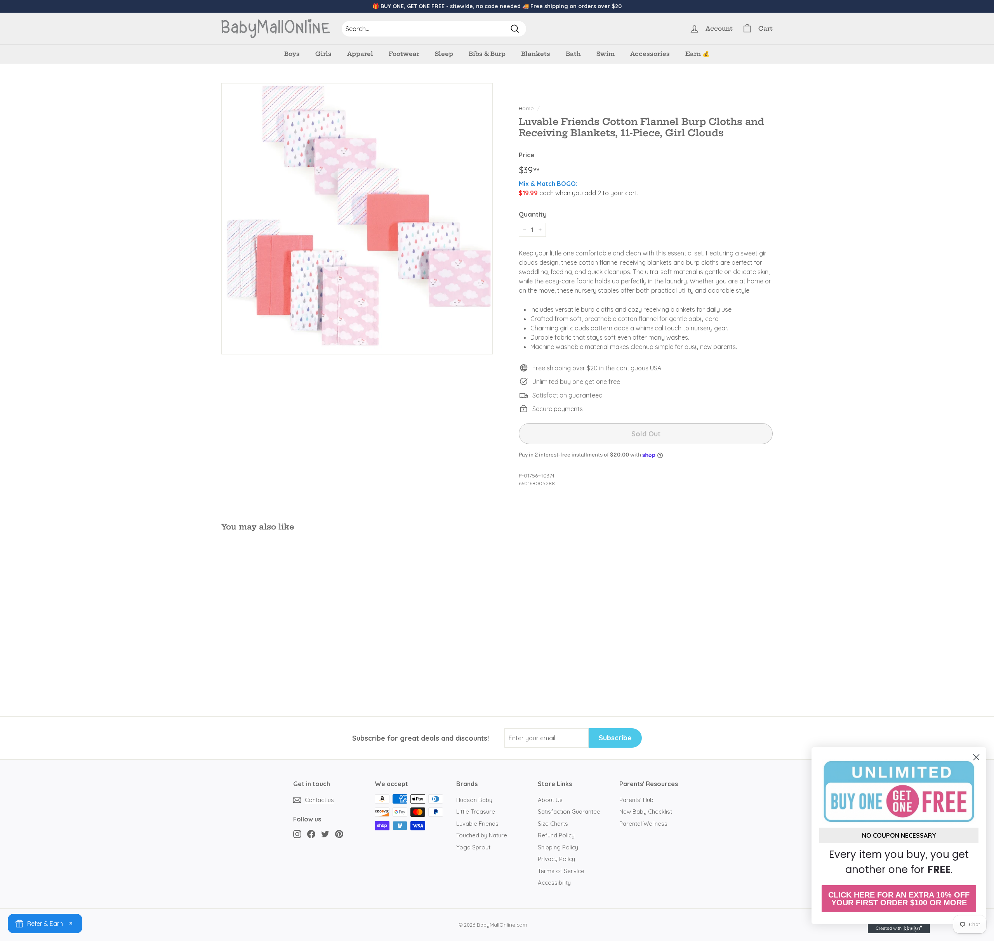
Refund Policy (556, 835)
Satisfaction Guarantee (569, 811)
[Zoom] (357, 218)
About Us (550, 800)
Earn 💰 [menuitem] (697, 53)
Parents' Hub (636, 800)
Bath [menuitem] (573, 53)
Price (527, 155)
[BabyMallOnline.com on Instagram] (297, 834)
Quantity (533, 214)
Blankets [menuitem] (535, 53)
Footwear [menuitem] (404, 53)
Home (526, 108)
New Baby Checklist (645, 811)
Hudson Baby (474, 800)
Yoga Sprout (473, 847)
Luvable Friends (477, 823)
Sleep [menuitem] (444, 53)
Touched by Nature (481, 835)
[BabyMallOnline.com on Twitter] (325, 834)
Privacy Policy (556, 859)
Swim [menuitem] (605, 53)
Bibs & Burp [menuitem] (487, 53)
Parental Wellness (643, 823)
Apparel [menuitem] (360, 53)
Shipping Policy (558, 847)
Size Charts (553, 823)
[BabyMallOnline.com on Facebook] (311, 834)
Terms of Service (561, 871)
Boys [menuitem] (292, 53)
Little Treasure (475, 811)
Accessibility (554, 882)
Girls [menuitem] (323, 53)
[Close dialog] (976, 757)
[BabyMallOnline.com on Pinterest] (339, 834)
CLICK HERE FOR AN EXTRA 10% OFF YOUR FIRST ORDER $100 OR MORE (899, 899)
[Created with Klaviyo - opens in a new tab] (899, 928)
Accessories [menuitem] (650, 53)
